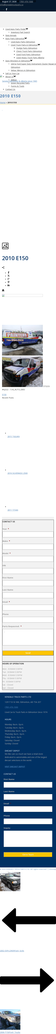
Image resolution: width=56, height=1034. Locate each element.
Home (2, 102)
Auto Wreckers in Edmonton (17, 60)
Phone (5, 614)
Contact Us (10, 89)
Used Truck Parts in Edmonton (24, 45)
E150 (4, 394)
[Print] (3, 290)
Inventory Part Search (20, 32)
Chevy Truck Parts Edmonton (29, 51)
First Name (7, 577)
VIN (4, 565)
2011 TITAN (12, 510)
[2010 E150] (2, 109)
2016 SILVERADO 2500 (17, 473)
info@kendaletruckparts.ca (11, 4)
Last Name (7, 590)
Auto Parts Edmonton (15, 38)
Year (5, 529)
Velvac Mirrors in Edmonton (23, 70)
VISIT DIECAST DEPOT (15, 766)
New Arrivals (10, 35)
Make (6, 541)
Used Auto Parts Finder (15, 29)
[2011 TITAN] (26, 506)
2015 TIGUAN (13, 436)
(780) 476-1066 (26, 1)
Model (6, 553)
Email (6, 602)
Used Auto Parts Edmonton (23, 42)
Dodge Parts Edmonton (26, 48)
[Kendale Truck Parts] (18, 81)
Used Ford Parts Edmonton (28, 54)
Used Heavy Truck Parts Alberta (30, 57)
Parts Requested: (12, 626)
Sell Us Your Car (12, 73)
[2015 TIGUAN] (26, 433)
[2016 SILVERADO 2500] (26, 470)
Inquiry (7, 828)
